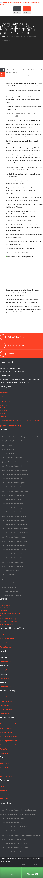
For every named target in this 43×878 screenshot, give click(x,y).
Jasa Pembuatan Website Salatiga (13, 537)
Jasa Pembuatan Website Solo (12, 554)
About (17, 865)
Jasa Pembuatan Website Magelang (14, 516)
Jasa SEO (3, 616)
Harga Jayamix (5, 420)
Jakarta (2, 413)
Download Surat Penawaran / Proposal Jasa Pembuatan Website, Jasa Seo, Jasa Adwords (19, 439)
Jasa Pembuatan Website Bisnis (12, 478)
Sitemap (36, 865)
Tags (29, 865)
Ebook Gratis (4, 763)
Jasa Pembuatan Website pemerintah (14, 524)
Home (3, 36)
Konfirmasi (3, 790)
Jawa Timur (4, 405)
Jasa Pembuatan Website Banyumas (14, 470)
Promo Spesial (5, 401)
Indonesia (3, 416)
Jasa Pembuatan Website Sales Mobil (14, 541)
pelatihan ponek (7, 579)
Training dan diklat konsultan (11, 595)
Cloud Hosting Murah (7, 608)
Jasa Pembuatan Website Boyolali (13, 483)
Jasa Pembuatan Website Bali (12, 466)
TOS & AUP (4, 799)
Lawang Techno (12, 76)
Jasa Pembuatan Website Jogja (12, 499)
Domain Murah (5, 605)
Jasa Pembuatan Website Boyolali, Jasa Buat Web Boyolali (21, 835)
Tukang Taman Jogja (15, 426)
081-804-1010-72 (16, 337)
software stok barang (9, 587)
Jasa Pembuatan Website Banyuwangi (15, 474)
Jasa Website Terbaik (7, 638)
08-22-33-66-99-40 (16, 345)
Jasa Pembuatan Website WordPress (14, 566)
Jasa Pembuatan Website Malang (13, 520)
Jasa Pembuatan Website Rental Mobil (15, 533)
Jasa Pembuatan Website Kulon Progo (15, 847)
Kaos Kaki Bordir (15, 420)
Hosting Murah (5, 697)
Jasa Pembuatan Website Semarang (14, 549)
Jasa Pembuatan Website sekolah (13, 545)
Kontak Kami (4, 393)
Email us (12, 354)
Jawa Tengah (4, 408)
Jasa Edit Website (6, 732)
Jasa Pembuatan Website (8, 724)
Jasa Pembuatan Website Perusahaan (15, 528)
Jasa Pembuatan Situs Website (10, 613)
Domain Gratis (4, 643)
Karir (1, 397)
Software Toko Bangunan (10, 591)
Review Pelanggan (6, 647)
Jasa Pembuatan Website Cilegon (13, 852)
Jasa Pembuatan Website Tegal (12, 562)
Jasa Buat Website (8, 449)
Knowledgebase (5, 768)
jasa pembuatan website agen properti (15, 462)
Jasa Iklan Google (8, 453)
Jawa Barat (3, 410)
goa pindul (3, 426)
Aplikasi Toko (4, 749)
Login (2, 786)
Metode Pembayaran (7, 795)
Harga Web (4, 753)
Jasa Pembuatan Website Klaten (13, 512)
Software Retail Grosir (9, 583)
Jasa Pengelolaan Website (11, 570)
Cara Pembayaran (6, 776)
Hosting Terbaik (5, 634)
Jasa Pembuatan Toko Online (12, 457)
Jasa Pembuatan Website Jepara (13, 495)
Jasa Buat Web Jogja (7, 624)
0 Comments (30, 76)
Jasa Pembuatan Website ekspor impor (15, 491)
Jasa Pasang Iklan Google (8, 619)
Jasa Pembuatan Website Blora (12, 831)
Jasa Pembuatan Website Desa (12, 487)
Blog (22, 76)
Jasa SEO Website (8, 574)
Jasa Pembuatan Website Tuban (13, 818)
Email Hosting (4, 713)
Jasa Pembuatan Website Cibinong (13, 839)
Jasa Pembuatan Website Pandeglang (15, 843)
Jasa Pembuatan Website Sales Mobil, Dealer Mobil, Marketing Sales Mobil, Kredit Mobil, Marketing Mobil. (18, 812)
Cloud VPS (3, 610)
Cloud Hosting (4, 705)
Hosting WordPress (6, 709)
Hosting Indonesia (6, 701)
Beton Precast (27, 420)
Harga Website (7, 445)
